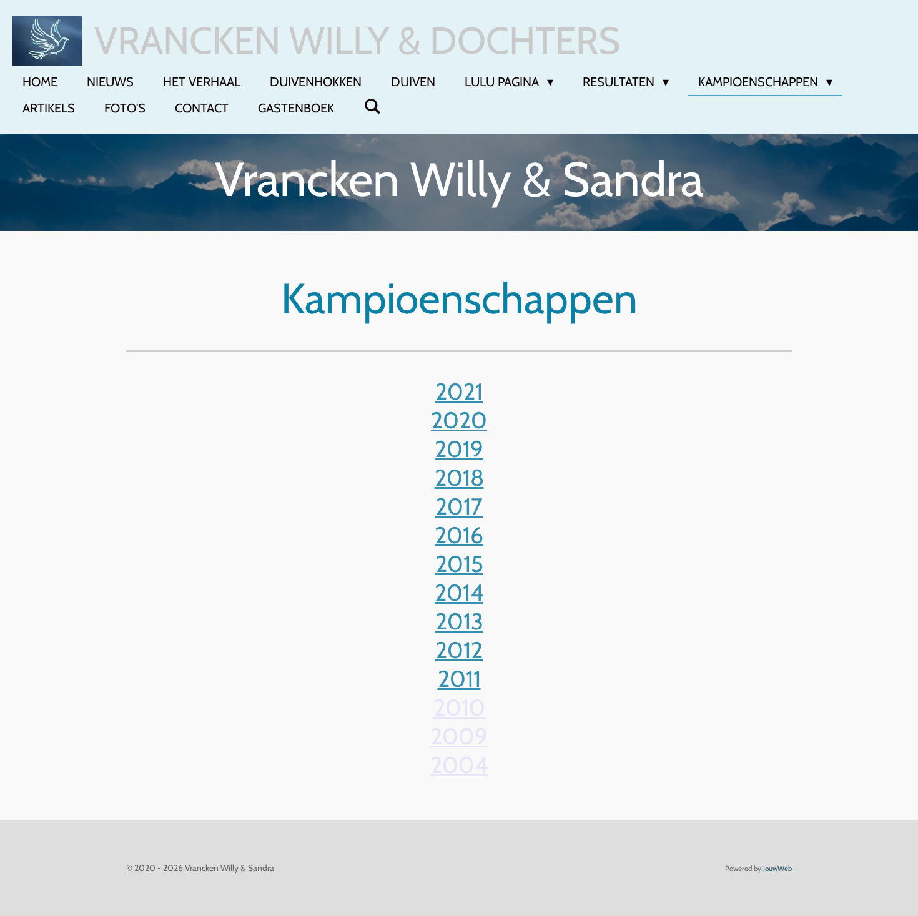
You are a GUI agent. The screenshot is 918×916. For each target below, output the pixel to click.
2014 (459, 592)
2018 (459, 477)
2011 (459, 678)
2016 (459, 535)
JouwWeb (777, 868)
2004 (459, 765)
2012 (459, 650)
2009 (459, 736)
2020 (459, 420)
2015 (459, 563)
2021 (459, 391)
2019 (459, 449)
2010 (459, 707)
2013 (459, 621)
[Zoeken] (372, 106)
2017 (459, 506)
